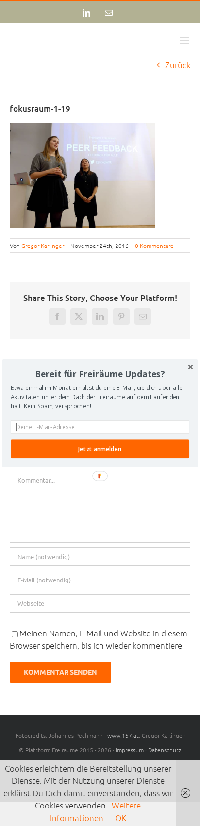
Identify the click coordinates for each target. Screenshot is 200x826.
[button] (100, 374)
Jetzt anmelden (99, 449)
